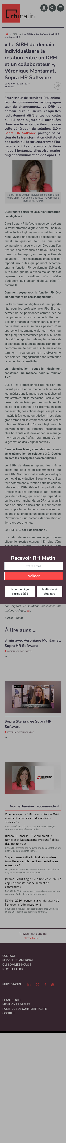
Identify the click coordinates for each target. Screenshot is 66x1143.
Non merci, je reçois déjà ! (20, 591)
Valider (34, 576)
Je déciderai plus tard (49, 591)
